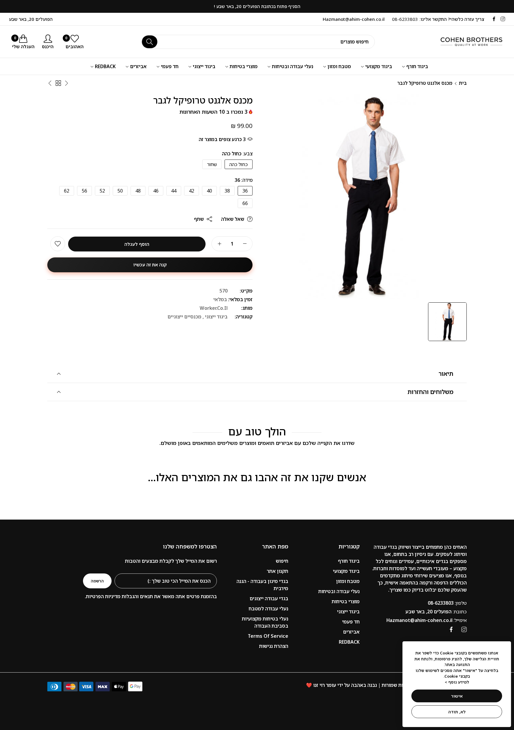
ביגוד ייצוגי (348, 611)
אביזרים (351, 632)
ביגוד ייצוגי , (215, 317)
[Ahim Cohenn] (465, 42)
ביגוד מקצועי (346, 571)
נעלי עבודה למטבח (268, 608)
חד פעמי (351, 621)
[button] (57, 244)
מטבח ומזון (348, 581)
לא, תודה (457, 712)
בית (463, 83)
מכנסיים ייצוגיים (184, 317)
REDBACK (349, 642)
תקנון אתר (277, 571)
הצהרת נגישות (273, 646)
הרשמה (97, 581)
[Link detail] (503, 19)
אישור (457, 696)
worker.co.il (214, 308)
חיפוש (282, 561)
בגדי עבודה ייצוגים (269, 598)
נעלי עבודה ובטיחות (339, 591)
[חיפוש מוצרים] (149, 41)
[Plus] (219, 244)
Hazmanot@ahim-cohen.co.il (426, 620)
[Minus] (244, 244)
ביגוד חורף (349, 561)
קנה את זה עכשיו (150, 265)
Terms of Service (268, 636)
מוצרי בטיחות (346, 601)
